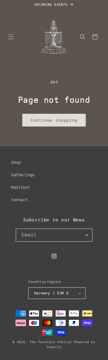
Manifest (20, 187)
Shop (15, 162)
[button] (11, 37)
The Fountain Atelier (51, 342)
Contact (19, 200)
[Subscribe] (86, 235)
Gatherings (23, 175)
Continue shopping (54, 120)
